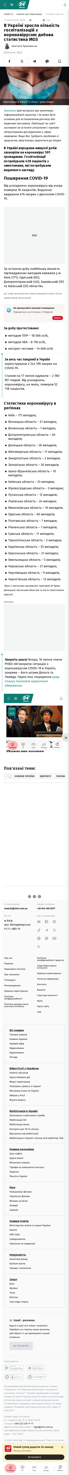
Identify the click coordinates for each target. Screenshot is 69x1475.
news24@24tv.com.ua (15, 908)
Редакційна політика (14, 969)
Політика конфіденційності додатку (50, 959)
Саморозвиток (17, 1239)
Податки (14, 1171)
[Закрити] (62, 1447)
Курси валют (16, 1158)
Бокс (12, 1283)
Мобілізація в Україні (24, 1111)
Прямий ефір (17, 1043)
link (38, 922)
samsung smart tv (37, 1377)
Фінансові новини (20, 1162)
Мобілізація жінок (19, 1124)
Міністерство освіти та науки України (30, 1225)
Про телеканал (11, 975)
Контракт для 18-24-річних (24, 1129)
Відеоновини (17, 1048)
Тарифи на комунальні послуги (27, 1167)
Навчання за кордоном (22, 1243)
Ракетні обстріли (19, 1072)
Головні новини (18, 1034)
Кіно (12, 1187)
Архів (39, 1001)
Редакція (8, 964)
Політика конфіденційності (13, 998)
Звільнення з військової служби (27, 1115)
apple (37, 1368)
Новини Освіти (19, 1221)
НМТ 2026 (15, 1234)
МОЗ (19, 52)
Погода (13, 1057)
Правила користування (16, 991)
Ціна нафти (16, 1153)
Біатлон (14, 1297)
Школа (13, 1230)
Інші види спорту (19, 1302)
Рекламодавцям (12, 986)
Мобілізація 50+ (18, 1120)
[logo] (22, 4)
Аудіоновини (17, 1052)
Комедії (14, 1205)
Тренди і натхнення (20, 1268)
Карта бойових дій (20, 1077)
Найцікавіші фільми (21, 1192)
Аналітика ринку (19, 1259)
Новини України (18, 1039)
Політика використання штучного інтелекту (16, 1005)
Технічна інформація (47, 979)
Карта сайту (43, 1006)
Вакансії (41, 990)
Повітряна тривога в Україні (25, 1086)
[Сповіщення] (65, 5)
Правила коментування (49, 973)
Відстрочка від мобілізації (24, 1133)
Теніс (12, 1292)
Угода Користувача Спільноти (46, 967)
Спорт (13, 1279)
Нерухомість (18, 1254)
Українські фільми (20, 1196)
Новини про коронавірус (30, 14)
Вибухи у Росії (17, 1095)
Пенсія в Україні (18, 1176)
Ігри (39, 1012)
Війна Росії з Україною (24, 1068)
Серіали (14, 1210)
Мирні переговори (20, 1081)
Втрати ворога (17, 1100)
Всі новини (17, 1030)
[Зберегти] (59, 61)
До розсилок (21, 1346)
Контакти (41, 984)
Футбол (14, 1288)
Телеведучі (9, 980)
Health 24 (9, 14)
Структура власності (47, 995)
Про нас (8, 958)
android (14, 1368)
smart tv (14, 1377)
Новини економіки (22, 1149)
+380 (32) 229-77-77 (23, 1423)
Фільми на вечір (18, 1201)
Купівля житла (17, 1263)
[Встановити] (34, 1452)
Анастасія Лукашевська (24, 46)
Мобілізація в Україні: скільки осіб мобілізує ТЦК (36, 1138)
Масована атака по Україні (24, 1091)
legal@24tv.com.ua (43, 1427)
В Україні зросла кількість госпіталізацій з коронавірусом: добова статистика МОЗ (55, 14)
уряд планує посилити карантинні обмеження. (32, 681)
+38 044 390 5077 (46, 908)
